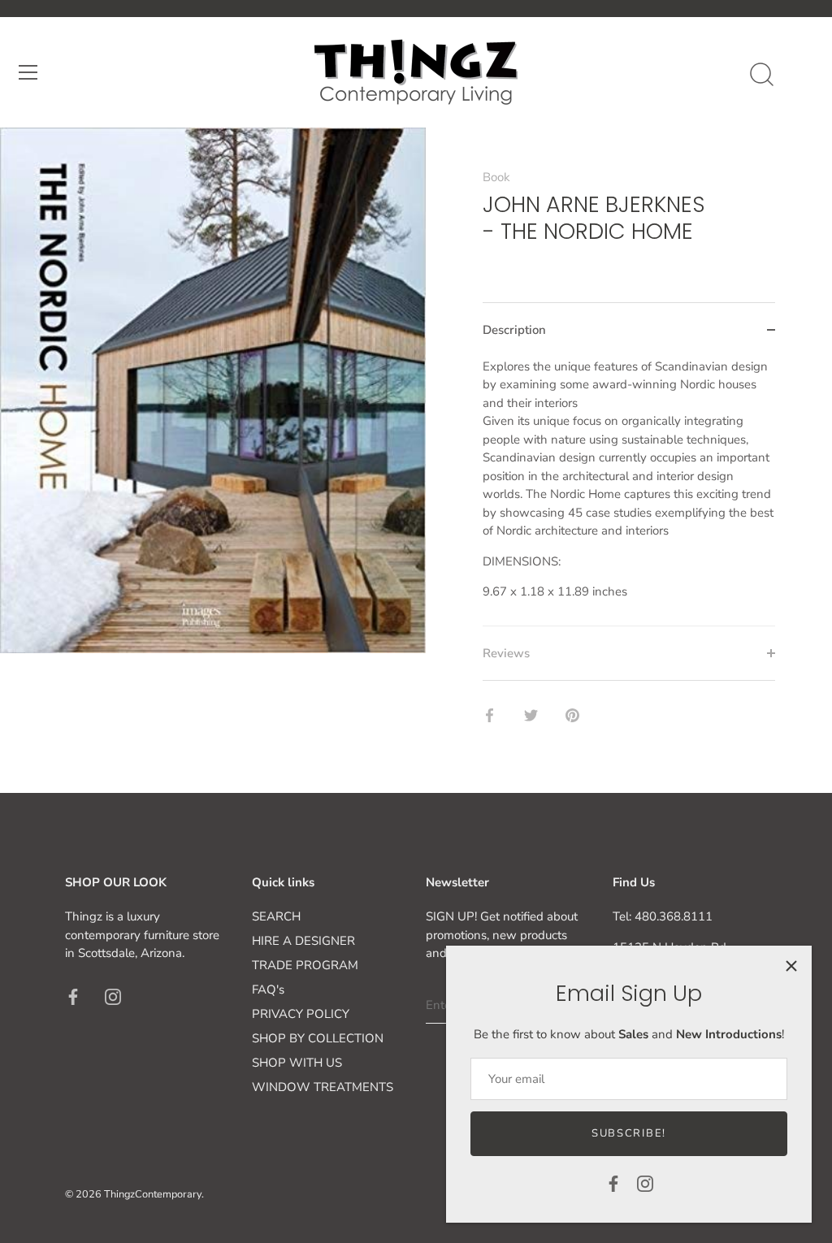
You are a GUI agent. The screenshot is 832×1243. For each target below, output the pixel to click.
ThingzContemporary (153, 1194)
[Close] (791, 966)
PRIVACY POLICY (300, 1014)
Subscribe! (629, 1133)
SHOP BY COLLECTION (318, 1038)
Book (496, 177)
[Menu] (28, 72)
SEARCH (276, 916)
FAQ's (268, 989)
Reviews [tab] (506, 653)
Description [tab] (514, 330)
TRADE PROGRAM (305, 965)
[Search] (761, 75)
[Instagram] (645, 1183)
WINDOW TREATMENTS (322, 1087)
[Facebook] (613, 1183)
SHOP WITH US (297, 1063)
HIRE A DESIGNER (303, 941)
